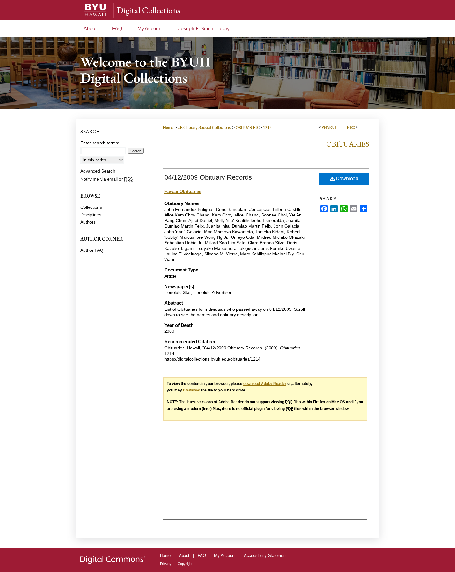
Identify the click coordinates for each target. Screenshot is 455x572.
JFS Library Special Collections (204, 128)
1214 (267, 128)
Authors (88, 222)
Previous (329, 127)
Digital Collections (148, 10)
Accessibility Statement (265, 555)
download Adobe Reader (264, 384)
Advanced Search (97, 171)
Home (168, 128)
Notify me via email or (106, 179)
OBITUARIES (247, 128)
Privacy (165, 564)
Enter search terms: (99, 142)
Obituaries (347, 144)
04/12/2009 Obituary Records (208, 177)
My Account (225, 555)
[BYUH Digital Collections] (227, 73)
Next (351, 127)
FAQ (202, 555)
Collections (91, 207)
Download (346, 178)
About (184, 555)
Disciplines (90, 214)
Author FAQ (91, 250)
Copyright (185, 564)
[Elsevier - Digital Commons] (113, 560)
